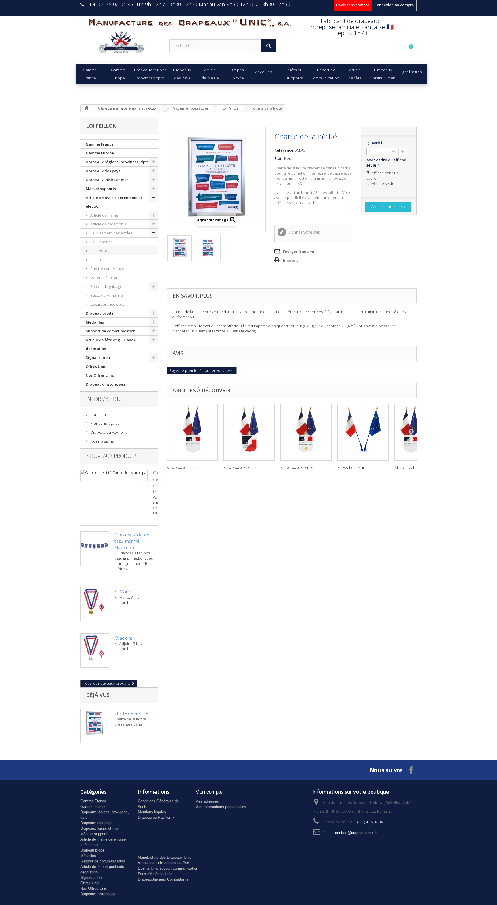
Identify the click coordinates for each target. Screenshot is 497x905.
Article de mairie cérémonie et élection (114, 202)
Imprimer (291, 260)
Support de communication (110, 331)
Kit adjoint (123, 638)
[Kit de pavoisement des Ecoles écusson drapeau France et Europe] (192, 432)
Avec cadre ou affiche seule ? (386, 162)
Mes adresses (207, 801)
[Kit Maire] (94, 604)
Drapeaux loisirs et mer (107, 179)
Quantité (374, 143)
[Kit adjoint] (94, 650)
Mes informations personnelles (220, 807)
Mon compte (208, 792)
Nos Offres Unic (100, 375)
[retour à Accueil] (86, 108)
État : (278, 158)
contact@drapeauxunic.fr (356, 833)
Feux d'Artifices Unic (155, 874)
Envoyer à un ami (298, 251)
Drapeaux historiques (105, 384)
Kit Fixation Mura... (353, 467)
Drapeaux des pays (103, 170)
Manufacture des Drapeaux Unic (164, 857)
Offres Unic (96, 366)
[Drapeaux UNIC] (120, 43)
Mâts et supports (101, 188)
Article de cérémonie (108, 224)
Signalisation (98, 357)
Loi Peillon (98, 250)
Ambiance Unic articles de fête (163, 863)
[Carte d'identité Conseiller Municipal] (114, 475)
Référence (283, 150)
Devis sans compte (352, 4)
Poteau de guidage (105, 286)
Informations (104, 398)
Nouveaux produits (112, 455)
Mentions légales (104, 423)
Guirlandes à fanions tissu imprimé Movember (133, 541)
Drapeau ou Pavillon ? (108, 432)
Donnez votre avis (304, 232)
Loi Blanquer (100, 241)
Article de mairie (103, 215)
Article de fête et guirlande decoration (111, 344)
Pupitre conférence (106, 268)
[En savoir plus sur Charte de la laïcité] (94, 726)
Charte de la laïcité (131, 713)
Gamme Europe (100, 153)
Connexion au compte (394, 4)
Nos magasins (102, 441)
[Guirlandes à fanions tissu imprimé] (94, 548)
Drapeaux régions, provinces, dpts (117, 161)
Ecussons (97, 259)
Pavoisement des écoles (110, 233)
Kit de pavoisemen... (185, 467)
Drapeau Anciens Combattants (163, 879)
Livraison (98, 414)
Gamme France (100, 144)
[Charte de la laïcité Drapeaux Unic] (179, 250)
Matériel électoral (105, 277)
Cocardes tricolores (106, 304)
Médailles (95, 322)
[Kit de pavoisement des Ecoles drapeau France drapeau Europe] (363, 432)
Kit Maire (122, 591)
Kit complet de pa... (411, 467)
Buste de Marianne (106, 295)
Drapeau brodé (100, 313)
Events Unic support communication (168, 868)
